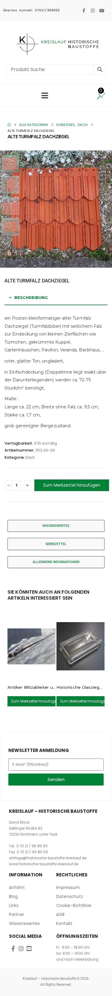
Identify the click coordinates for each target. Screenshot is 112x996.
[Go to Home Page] (9, 125)
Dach (30, 457)
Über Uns (10, 10)
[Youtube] (101, 10)
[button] (107, 208)
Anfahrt (17, 887)
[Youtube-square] (29, 948)
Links (14, 905)
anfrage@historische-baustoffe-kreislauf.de (47, 858)
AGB (60, 914)
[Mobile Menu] (45, 95)
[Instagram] (92, 10)
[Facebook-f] (83, 10)
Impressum (68, 887)
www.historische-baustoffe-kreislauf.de (43, 864)
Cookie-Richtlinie (73, 905)
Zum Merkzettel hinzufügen (71, 485)
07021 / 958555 (47, 10)
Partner (16, 914)
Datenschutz (69, 896)
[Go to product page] (31, 646)
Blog (13, 896)
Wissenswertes (24, 923)
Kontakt (26, 10)
